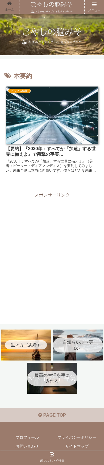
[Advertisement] (52, 251)
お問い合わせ (27, 446)
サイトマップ (76, 446)
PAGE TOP (54, 415)
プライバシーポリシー (76, 437)
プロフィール (27, 437)
